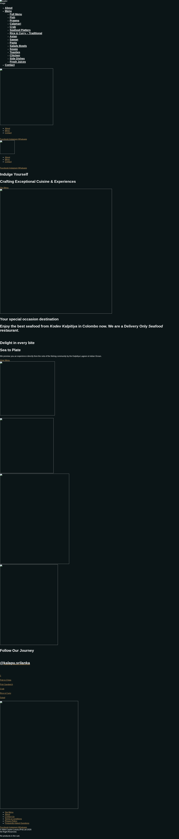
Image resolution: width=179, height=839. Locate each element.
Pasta (13, 42)
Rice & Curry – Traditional (26, 33)
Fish (12, 17)
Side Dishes (17, 58)
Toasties (15, 52)
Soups (14, 49)
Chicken (15, 55)
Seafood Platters (20, 30)
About (8, 7)
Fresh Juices (18, 61)
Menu (8, 11)
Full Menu (16, 14)
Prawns (14, 20)
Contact (10, 64)
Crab (13, 26)
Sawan (14, 39)
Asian (13, 36)
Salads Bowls (18, 45)
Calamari (15, 23)
